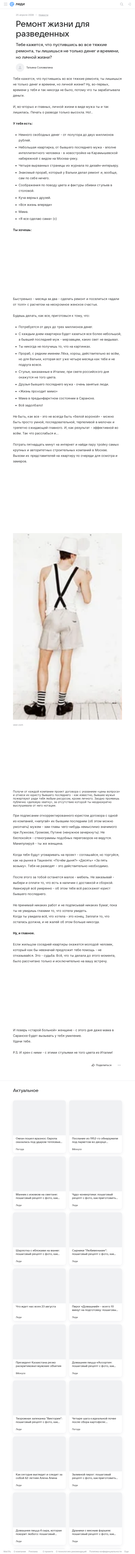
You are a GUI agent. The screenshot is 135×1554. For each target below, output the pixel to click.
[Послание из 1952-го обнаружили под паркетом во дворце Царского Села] (95, 1126)
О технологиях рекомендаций (71, 1551)
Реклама (33, 1551)
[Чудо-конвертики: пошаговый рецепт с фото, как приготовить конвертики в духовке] (95, 1182)
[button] (67, 626)
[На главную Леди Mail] (19, 4)
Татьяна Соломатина (39, 67)
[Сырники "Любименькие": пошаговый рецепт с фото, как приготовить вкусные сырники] (95, 1238)
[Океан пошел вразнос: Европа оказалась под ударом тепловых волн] (39, 1126)
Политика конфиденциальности (105, 1551)
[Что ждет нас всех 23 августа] (39, 1294)
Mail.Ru (7, 1551)
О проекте (48, 1551)
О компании (20, 1551)
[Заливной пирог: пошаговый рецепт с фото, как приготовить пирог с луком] (95, 1462)
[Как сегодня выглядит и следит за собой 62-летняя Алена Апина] (39, 1462)
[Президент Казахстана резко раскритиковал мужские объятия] (39, 1350)
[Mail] (12, 4)
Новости (43, 14)
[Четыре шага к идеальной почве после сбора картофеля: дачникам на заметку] (95, 1406)
